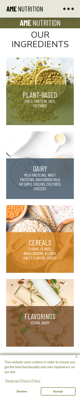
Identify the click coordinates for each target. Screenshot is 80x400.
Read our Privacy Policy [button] (22, 381)
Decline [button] (22, 391)
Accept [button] (58, 391)
